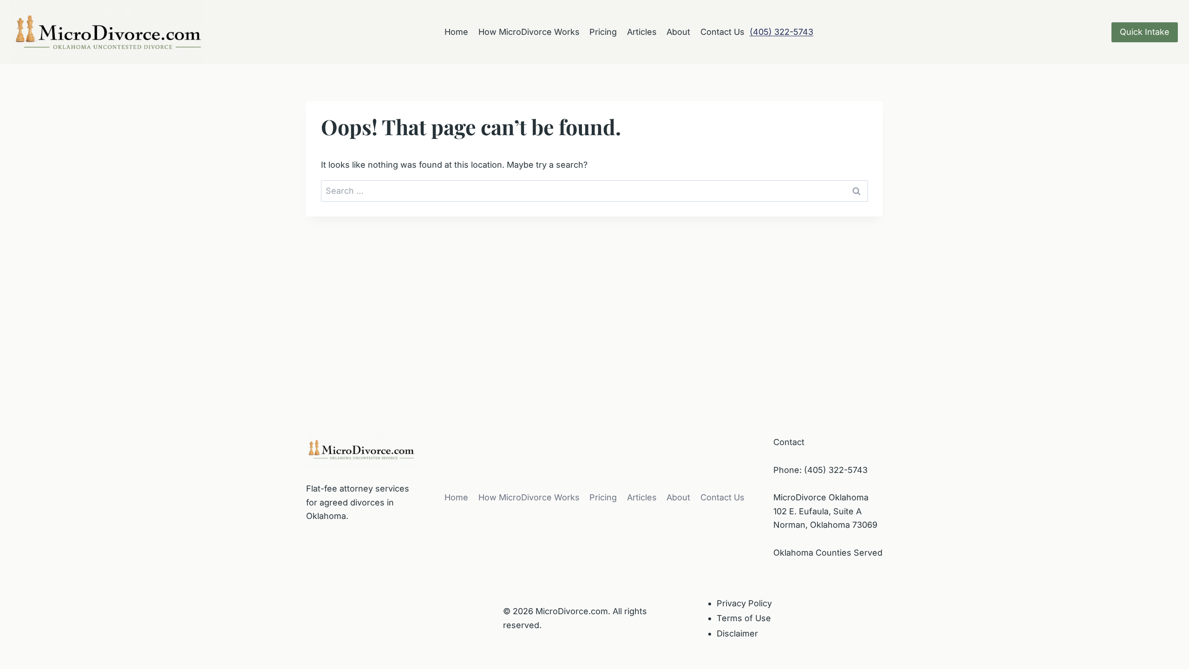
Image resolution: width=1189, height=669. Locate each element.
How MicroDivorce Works (529, 32)
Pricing (603, 32)
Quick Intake (1144, 32)
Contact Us (722, 32)
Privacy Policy (744, 603)
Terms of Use (744, 618)
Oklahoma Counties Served (827, 553)
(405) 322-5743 (781, 32)
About (678, 32)
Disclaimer (737, 633)
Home (456, 32)
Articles (642, 32)
